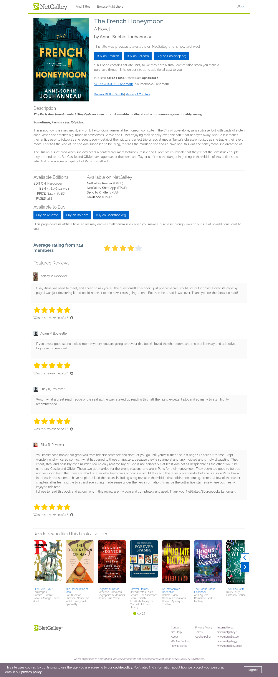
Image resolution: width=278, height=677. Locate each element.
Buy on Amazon (108, 56)
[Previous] (245, 557)
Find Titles (83, 6)
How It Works (179, 645)
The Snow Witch (236, 589)
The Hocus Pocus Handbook (204, 591)
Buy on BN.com (138, 56)
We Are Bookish (180, 641)
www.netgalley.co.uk (229, 645)
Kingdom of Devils (108, 589)
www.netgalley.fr (227, 632)
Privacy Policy (203, 627)
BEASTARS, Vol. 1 (43, 589)
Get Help (176, 632)
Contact (175, 627)
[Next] (245, 567)
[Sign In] (241, 6)
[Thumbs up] (71, 318)
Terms (199, 632)
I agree (253, 670)
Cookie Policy (203, 636)
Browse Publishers (110, 6)
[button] (47, 563)
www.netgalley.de (228, 636)
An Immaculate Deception (171, 591)
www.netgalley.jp (227, 641)
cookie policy (122, 667)
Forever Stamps (139, 589)
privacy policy (31, 672)
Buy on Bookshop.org (172, 56)
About (174, 636)
